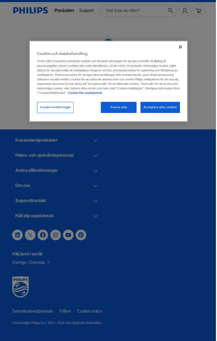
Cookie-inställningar (53, 107)
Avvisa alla (117, 107)
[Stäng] (178, 47)
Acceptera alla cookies (158, 107)
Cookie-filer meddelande (158, 92)
